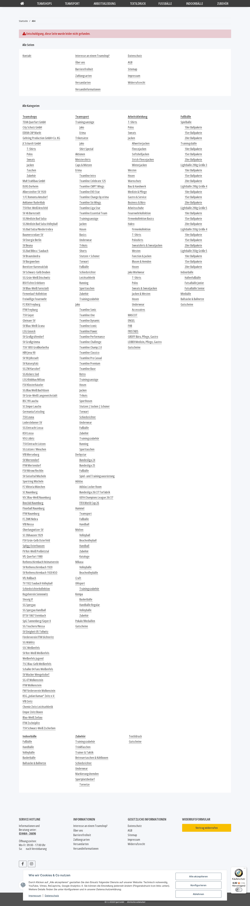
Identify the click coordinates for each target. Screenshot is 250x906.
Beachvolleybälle (88, 573)
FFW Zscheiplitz (31, 723)
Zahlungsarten (83, 76)
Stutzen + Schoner (89, 256)
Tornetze (84, 784)
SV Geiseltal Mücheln (34, 476)
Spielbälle (186, 122)
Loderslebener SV (32, 422)
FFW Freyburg (30, 310)
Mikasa (79, 562)
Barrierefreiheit (84, 69)
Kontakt (27, 56)
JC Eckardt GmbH (32, 143)
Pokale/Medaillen (85, 621)
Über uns (80, 62)
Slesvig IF (28, 599)
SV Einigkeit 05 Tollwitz (35, 632)
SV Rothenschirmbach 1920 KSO (40, 573)
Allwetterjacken (140, 143)
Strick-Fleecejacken (143, 159)
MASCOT (132, 315)
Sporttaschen (86, 288)
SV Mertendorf (31, 460)
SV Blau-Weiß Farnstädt (36, 288)
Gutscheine (81, 626)
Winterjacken (139, 165)
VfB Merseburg (31, 454)
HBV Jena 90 (29, 353)
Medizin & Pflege (137, 192)
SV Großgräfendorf (33, 337)
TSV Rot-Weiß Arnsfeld (35, 208)
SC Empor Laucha (32, 406)
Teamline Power (88, 331)
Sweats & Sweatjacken (144, 288)
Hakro (131, 224)
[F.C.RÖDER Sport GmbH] (22, 3)
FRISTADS (133, 331)
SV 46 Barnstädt (31, 213)
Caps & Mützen (83, 165)
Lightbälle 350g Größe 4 (194, 229)
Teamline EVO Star (89, 192)
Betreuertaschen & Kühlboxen (91, 758)
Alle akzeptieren (198, 876)
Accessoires (138, 310)
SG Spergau (29, 605)
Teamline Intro (87, 176)
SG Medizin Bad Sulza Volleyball (40, 224)
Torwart (84, 261)
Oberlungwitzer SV (33, 530)
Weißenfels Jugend (33, 658)
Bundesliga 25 (87, 465)
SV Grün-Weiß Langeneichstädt (40, 395)
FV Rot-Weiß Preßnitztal (36, 551)
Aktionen (80, 154)
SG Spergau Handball (34, 610)
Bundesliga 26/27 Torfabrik (94, 492)
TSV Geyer (28, 315)
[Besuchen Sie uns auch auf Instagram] (32, 864)
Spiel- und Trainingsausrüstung (97, 476)
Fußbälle (84, 267)
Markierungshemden (87, 774)
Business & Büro (136, 202)
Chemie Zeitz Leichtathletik (38, 707)
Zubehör (31, 176)
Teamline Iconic (88, 326)
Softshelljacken (140, 154)
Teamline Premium (89, 363)
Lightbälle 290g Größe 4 (194, 186)
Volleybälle (85, 567)
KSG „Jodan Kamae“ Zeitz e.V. (39, 696)
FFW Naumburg (31, 514)
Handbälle (28, 747)
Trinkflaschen (82, 747)
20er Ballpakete (193, 138)
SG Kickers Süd (31, 374)
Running (83, 283)
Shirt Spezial (86, 149)
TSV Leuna (28, 417)
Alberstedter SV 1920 (34, 192)
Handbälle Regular (89, 605)
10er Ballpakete (193, 127)
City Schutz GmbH (32, 127)
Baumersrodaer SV (33, 235)
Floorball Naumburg (34, 508)
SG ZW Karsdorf (31, 369)
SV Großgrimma (31, 342)
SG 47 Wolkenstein (33, 680)
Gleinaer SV (29, 320)
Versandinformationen (88, 89)
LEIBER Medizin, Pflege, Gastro (145, 342)
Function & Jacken (141, 256)
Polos (30, 154)
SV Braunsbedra (31, 256)
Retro (82, 374)
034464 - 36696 (27, 833)
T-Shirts (31, 149)
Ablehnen (198, 894)
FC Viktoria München (34, 487)
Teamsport (85, 514)
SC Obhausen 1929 (33, 535)
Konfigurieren (198, 885)
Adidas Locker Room (90, 487)
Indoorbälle (187, 272)
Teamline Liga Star (89, 208)
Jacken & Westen (141, 294)
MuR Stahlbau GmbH (34, 181)
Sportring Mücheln (33, 481)
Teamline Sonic (87, 310)
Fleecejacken (139, 149)
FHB (130, 326)
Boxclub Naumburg (33, 503)
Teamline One (87, 315)
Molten (79, 530)
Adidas (79, 481)
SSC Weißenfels (31, 648)
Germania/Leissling (34, 412)
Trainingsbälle (189, 143)
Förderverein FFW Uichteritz (38, 637)
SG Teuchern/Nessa (34, 626)
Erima (82, 133)
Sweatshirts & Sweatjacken (147, 245)
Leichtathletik (87, 278)
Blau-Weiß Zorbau (32, 717)
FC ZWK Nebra (30, 519)
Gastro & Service (137, 197)
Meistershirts (83, 159)
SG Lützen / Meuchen (34, 449)
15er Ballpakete (193, 133)
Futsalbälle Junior (194, 283)
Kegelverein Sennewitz (35, 594)
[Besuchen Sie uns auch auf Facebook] (23, 864)
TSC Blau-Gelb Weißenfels (37, 664)
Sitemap (132, 69)
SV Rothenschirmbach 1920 (37, 567)
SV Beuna (28, 245)
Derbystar (80, 454)
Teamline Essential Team (93, 213)
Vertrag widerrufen (207, 828)
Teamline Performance (92, 337)
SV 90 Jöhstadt (31, 358)
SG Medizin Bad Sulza (34, 219)
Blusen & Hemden (141, 261)
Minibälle (186, 294)
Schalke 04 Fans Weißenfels (38, 669)
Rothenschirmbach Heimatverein (41, 562)
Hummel (79, 508)
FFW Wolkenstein (32, 685)
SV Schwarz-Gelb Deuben (36, 272)
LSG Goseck (29, 331)
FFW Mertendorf (32, 465)
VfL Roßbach (29, 578)
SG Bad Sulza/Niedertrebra (38, 229)
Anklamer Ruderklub (34, 202)
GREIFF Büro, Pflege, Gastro (143, 337)
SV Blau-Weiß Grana (34, 326)
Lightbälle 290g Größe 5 (194, 208)
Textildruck (135, 736)
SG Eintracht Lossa (33, 428)
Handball (84, 524)
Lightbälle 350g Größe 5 (194, 251)
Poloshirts (137, 240)
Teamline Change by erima (94, 197)
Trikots (83, 245)
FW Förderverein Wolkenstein (39, 691)
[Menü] (245, 869)
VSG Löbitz (28, 438)
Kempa (79, 594)
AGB (130, 62)
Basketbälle (85, 599)
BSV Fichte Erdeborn (34, 283)
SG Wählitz (29, 642)
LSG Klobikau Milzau (34, 380)
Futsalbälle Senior (195, 288)
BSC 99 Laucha (30, 401)
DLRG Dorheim (30, 186)
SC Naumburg (30, 492)
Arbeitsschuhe (136, 208)
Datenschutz (52, 895)
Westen (132, 170)
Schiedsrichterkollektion (36, 589)
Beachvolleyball (88, 540)
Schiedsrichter (87, 272)
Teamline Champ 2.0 (90, 347)
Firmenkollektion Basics (141, 219)
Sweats (31, 159)
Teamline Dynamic (89, 320)
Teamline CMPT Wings (91, 186)
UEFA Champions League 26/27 (96, 497)
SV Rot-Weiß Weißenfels (36, 653)
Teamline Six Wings (90, 202)
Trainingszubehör (89, 299)
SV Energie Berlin (32, 240)
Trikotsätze (81, 138)
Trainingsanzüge (84, 122)
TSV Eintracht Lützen (34, 444)
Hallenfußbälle (193, 278)
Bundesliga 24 (87, 460)
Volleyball (84, 535)
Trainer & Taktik (84, 752)
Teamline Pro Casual (90, 358)
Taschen (31, 170)
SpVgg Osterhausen (34, 546)
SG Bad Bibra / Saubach (35, 251)
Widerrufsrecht (136, 82)
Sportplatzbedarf (85, 779)
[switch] (238, 890)
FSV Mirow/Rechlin (33, 471)
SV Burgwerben (31, 261)
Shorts (83, 251)
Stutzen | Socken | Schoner (94, 406)
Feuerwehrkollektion (139, 213)
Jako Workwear (136, 272)
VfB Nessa (28, 524)
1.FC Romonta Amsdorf (35, 197)
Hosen (82, 229)
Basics (82, 235)
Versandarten (83, 82)
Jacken (30, 165)
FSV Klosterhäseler (33, 385)
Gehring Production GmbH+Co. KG (41, 138)
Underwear (85, 240)
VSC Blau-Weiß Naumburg (37, 497)
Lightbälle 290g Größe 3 (194, 165)
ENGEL (131, 320)
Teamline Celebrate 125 (92, 181)
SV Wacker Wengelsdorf (36, 674)
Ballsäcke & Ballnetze (192, 299)
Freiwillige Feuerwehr (35, 299)
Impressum (35, 895)
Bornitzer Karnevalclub (35, 267)
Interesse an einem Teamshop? (92, 56)
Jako (81, 127)
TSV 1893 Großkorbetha (36, 347)
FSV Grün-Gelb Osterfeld (36, 540)
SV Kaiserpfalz (30, 363)
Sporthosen (85, 401)
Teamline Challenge (90, 342)
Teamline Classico (89, 353)
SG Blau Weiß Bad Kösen (36, 390)
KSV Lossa (28, 433)
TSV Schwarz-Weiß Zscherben (39, 728)
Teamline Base (87, 369)
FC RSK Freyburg (31, 304)
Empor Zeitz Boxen (33, 712)
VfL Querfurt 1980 (33, 556)
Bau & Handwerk (137, 186)
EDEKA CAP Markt (32, 133)
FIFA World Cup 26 (89, 503)
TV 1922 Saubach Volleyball (38, 583)
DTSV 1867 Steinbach (34, 615)
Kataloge (84, 556)
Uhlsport (80, 583)
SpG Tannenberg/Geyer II (37, 621)
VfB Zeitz (27, 701)
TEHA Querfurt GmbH (34, 122)
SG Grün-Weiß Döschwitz (36, 278)
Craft (78, 578)
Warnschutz (134, 181)
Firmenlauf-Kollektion (35, 294)
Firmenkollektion (141, 229)
